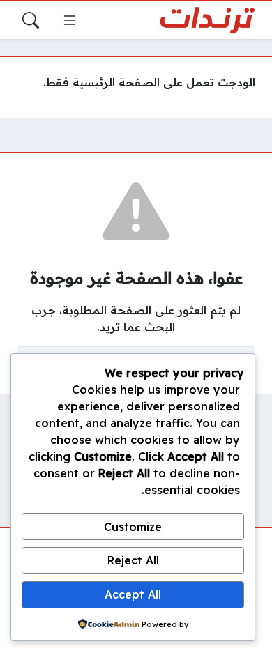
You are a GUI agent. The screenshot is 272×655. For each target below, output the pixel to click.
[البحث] (31, 20)
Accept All (133, 594)
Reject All (133, 560)
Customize (133, 527)
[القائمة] (70, 20)
